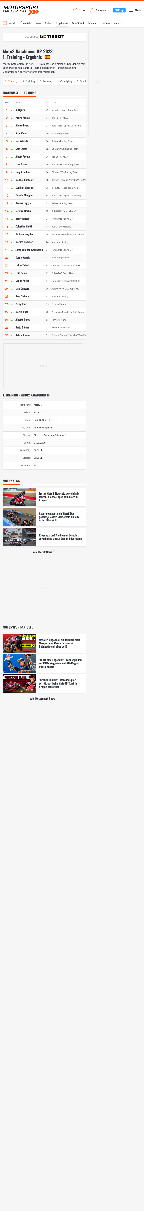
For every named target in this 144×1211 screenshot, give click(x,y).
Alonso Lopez (22, 125)
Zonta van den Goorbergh (29, 250)
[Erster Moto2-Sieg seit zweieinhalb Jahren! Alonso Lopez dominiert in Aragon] (44, 497)
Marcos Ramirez (24, 242)
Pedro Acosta (22, 117)
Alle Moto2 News (42, 552)
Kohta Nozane (22, 335)
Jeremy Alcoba (23, 211)
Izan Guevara (22, 288)
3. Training (46, 81)
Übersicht (26, 23)
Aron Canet (21, 133)
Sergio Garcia (22, 257)
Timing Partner (31, 37)
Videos (49, 23)
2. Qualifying (84, 81)
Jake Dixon (21, 164)
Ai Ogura (20, 110)
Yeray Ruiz (21, 304)
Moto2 (11, 23)
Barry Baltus (22, 218)
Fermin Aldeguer (24, 195)
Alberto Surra (22, 319)
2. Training (29, 81)
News (38, 23)
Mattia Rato (21, 312)
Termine (106, 23)
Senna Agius (22, 280)
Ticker (83, 10)
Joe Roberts (21, 141)
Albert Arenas (22, 156)
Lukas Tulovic (22, 265)
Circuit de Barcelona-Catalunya (49, 435)
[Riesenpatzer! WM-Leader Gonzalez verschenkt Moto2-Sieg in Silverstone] (44, 537)
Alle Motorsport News (42, 698)
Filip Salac (21, 273)
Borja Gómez (22, 327)
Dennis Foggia (23, 203)
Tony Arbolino (22, 172)
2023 (36, 412)
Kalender (93, 23)
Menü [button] (138, 10)
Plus (117, 10)
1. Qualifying (64, 81)
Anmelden (101, 10)
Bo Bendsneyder (24, 234)
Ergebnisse (62, 23)
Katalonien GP (41, 420)
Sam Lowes (21, 149)
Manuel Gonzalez (24, 180)
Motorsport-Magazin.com (21, 10)
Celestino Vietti (23, 226)
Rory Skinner (22, 296)
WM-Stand (78, 23)
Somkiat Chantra (24, 187)
